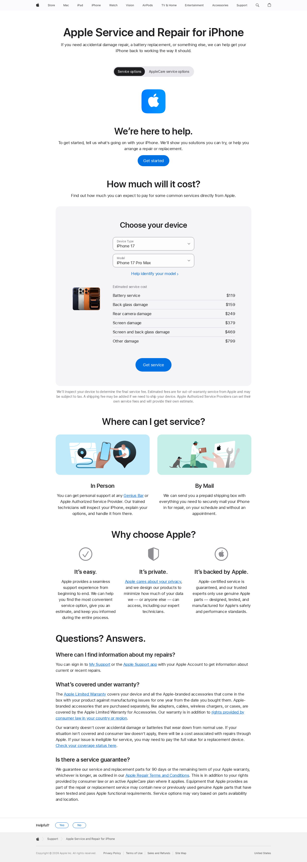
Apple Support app (140, 664)
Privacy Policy (112, 853)
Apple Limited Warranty (85, 694)
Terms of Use (134, 853)
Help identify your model (153, 274)
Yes (61, 825)
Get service (153, 364)
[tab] (129, 71)
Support (52, 839)
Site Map (180, 853)
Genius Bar (133, 495)
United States (262, 853)
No (79, 825)
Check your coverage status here (86, 745)
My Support (99, 664)
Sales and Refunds (159, 853)
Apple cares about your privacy (153, 581)
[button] (257, 5)
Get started (153, 160)
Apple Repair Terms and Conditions (157, 775)
